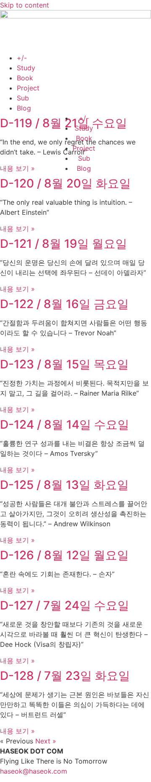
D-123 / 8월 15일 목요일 (64, 364)
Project (28, 88)
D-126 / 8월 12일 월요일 (64, 555)
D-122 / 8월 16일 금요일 (64, 304)
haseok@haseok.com (33, 771)
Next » (45, 741)
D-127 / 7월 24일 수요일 (64, 605)
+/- (22, 58)
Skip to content (24, 5)
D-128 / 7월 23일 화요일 (65, 676)
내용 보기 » (17, 168)
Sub (23, 98)
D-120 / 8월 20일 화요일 (65, 183)
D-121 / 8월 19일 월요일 (63, 244)
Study (26, 68)
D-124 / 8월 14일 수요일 (64, 424)
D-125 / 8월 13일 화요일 (64, 485)
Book (25, 78)
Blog (24, 108)
